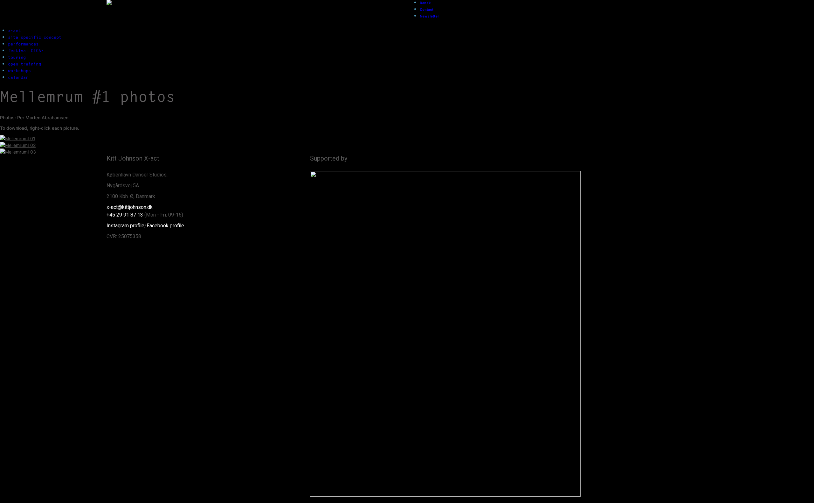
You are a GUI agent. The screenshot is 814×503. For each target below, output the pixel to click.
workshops (19, 70)
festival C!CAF (26, 50)
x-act (14, 30)
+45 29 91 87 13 (125, 215)
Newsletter (429, 16)
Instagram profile (125, 226)
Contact (426, 10)
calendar (18, 77)
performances (23, 44)
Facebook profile (165, 226)
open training (24, 64)
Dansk (425, 3)
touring (17, 57)
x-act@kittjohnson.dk (130, 207)
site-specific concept (34, 37)
